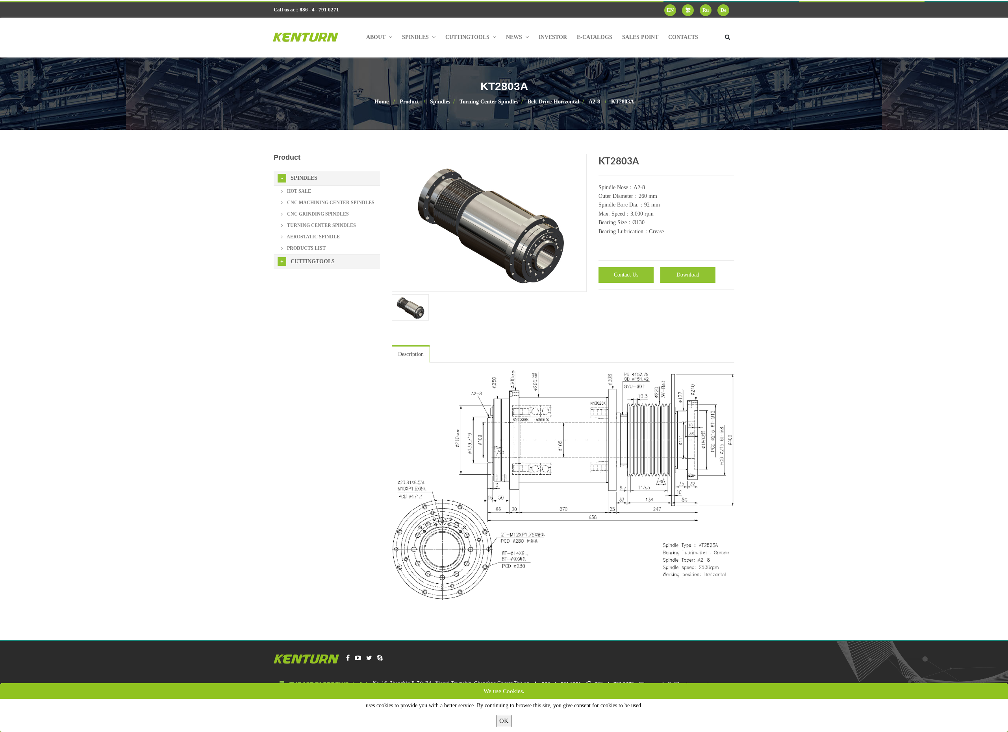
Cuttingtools (313, 261)
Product (409, 102)
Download (687, 275)
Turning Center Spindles (489, 102)
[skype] (380, 658)
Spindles (440, 102)
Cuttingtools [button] (468, 37)
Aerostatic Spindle (313, 237)
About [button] (376, 37)
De (723, 10)
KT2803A (622, 102)
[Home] (311, 37)
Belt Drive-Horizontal (553, 102)
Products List (306, 248)
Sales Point (640, 37)
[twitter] (369, 658)
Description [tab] (411, 354)
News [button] (515, 37)
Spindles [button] (416, 37)
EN (670, 10)
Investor (553, 37)
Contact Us (626, 275)
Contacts (683, 37)
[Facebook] (348, 658)
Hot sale (298, 191)
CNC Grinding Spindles (317, 214)
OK (504, 720)
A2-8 (594, 102)
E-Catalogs (594, 37)
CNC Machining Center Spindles (330, 202)
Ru (705, 10)
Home (381, 102)
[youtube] (358, 658)
